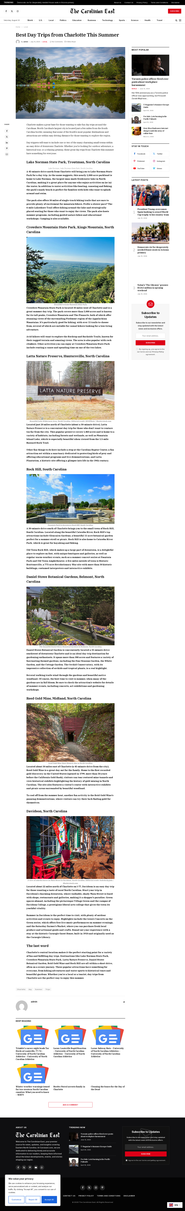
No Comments (57, 42)
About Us (117, 3)
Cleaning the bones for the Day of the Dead (108, 1088)
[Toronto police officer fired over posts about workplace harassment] (150, 65)
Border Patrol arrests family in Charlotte (69, 1088)
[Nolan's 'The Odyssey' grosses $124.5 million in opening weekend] (150, 271)
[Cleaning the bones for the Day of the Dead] (108, 1073)
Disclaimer (175, 3)
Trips (47, 989)
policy (153, 1160)
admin (25, 42)
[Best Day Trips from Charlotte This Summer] (70, 83)
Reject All (33, 1200)
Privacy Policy (142, 3)
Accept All (49, 1200)
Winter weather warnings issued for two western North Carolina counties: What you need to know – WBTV (33, 1090)
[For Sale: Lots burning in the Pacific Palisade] (136, 119)
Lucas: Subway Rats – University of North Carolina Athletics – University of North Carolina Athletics (107, 1052)
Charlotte (21, 989)
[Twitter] (6, 136)
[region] (32, 1190)
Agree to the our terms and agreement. (147, 1160)
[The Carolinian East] (92, 11)
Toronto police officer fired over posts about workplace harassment (150, 82)
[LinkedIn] (6, 142)
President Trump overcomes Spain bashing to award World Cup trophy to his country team (153, 212)
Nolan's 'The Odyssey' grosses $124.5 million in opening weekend (152, 288)
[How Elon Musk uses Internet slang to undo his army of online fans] (136, 131)
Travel (159, 20)
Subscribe (174, 11)
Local (51, 20)
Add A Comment (70, 1105)
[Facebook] (6, 131)
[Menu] (180, 20)
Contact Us (128, 3)
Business (92, 20)
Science (134, 20)
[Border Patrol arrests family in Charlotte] (70, 1073)
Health (148, 20)
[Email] (6, 154)
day (30, 989)
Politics (63, 20)
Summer (38, 989)
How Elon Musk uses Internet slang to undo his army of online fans (155, 130)
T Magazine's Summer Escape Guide (156, 106)
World (30, 20)
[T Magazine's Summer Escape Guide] (136, 107)
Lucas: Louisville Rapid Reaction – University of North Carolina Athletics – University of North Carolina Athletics (69, 1052)
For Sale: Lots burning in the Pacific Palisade (155, 117)
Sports (122, 20)
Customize (16, 1200)
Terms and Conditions (159, 3)
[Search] (176, 20)
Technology (107, 20)
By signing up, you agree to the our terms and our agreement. (150, 352)
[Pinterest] (6, 148)
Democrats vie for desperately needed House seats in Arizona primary (45, 3)
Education (77, 20)
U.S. (41, 20)
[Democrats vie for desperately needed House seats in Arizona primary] (150, 233)
